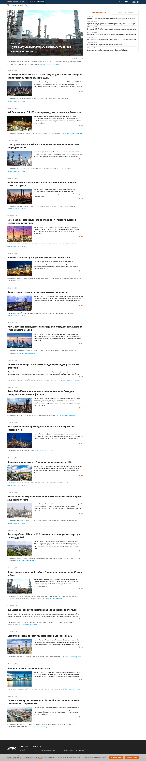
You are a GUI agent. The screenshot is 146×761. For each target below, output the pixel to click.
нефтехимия (40, 1)
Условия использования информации (44, 750)
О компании (23, 746)
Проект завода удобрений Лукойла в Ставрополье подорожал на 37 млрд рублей (112, 24)
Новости (15, 1)
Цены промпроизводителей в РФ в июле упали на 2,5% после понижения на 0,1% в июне (112, 40)
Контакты (37, 746)
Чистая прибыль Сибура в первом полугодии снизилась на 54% (107, 45)
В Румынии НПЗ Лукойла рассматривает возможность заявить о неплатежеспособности (112, 29)
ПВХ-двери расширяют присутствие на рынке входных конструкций (42, 609)
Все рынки (32, 1)
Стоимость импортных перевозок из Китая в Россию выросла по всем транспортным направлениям (112, 19)
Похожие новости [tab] (99, 12)
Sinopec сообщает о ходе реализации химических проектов (37, 292)
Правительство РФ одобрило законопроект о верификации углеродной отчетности (112, 34)
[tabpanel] (112, 33)
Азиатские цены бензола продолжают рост (29, 668)
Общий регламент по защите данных (73, 750)
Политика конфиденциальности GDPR (31, 759)
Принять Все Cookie (131, 757)
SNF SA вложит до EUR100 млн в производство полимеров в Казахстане (44, 112)
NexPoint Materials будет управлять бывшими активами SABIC (39, 257)
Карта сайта (22, 750)
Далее (81, 91)
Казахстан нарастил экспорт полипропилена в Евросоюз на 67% (39, 635)
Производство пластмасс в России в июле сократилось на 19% (39, 462)
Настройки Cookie (116, 757)
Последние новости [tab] (125, 12)
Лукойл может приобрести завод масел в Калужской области (107, 50)
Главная (9, 1)
